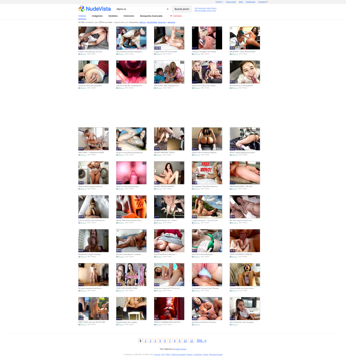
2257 (163, 354)
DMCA (168, 354)
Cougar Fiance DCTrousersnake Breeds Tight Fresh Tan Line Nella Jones (166, 52)
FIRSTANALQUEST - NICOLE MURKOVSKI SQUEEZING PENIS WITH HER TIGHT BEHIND (242, 186)
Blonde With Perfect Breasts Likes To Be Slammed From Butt (128, 220)
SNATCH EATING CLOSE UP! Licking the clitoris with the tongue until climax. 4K (243, 254)
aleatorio (171, 22)
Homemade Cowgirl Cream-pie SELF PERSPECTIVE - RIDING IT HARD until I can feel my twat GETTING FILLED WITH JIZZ (91, 254)
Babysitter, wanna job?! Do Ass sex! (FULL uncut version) (167, 288)
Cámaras (177, 16)
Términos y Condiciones (194, 354)
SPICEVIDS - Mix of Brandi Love (166, 86)
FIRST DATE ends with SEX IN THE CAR (91, 322)
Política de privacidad (178, 354)
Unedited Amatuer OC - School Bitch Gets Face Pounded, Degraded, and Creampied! (167, 220)
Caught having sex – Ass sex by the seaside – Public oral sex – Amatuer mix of (205, 220)
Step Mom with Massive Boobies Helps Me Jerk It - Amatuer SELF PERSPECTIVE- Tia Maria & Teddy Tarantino (205, 322)
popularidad (152, 22)
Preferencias (250, 2)
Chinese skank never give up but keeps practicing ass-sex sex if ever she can (242, 288)
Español (219, 2)
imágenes (97, 16)
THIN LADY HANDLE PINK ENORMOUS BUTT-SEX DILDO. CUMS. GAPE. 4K (128, 288)
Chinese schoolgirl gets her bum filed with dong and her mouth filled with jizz (91, 52)
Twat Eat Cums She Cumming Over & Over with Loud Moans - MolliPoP (129, 86)
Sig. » (202, 340)
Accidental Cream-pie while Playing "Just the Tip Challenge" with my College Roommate (205, 288)
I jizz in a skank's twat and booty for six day (91, 220)
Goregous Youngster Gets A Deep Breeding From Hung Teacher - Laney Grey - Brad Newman (204, 52)
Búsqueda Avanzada (151, 16)
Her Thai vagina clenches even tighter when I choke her (241, 220)
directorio (129, 16)
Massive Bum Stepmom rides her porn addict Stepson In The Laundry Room (91, 186)
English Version (180, 349)
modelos (113, 16)
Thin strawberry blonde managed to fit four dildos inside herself (129, 52)
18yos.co (83, 54)
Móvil (241, 2)
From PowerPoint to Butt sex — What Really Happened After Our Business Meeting (166, 254)
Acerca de (157, 354)
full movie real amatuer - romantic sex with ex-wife (128, 254)
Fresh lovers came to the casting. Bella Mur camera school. (204, 86)
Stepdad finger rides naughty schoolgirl (126, 322)
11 (191, 340)
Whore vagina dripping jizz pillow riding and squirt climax (242, 152)
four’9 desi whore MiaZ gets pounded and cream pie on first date (205, 254)
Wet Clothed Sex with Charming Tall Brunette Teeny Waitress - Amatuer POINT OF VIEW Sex (241, 322)
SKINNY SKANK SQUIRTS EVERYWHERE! (164, 186)
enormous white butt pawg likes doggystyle (90, 86)
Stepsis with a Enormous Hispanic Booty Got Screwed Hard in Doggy (204, 152)
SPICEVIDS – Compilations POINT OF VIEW (91, 152)
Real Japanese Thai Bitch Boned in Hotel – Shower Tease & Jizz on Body (205, 186)
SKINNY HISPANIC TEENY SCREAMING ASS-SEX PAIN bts (166, 152)
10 (185, 340)
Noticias (205, 354)
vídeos (82, 16)
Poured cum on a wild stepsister (241, 86)
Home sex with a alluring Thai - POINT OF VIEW (127, 186)
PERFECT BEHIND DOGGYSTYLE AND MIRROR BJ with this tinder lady (167, 322)
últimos (142, 22)
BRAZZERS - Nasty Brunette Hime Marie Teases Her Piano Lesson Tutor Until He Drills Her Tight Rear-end (242, 52)
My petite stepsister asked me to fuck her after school (90, 288)
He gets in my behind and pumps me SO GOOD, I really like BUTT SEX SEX (129, 152)
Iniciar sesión (231, 2)
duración (162, 22)
